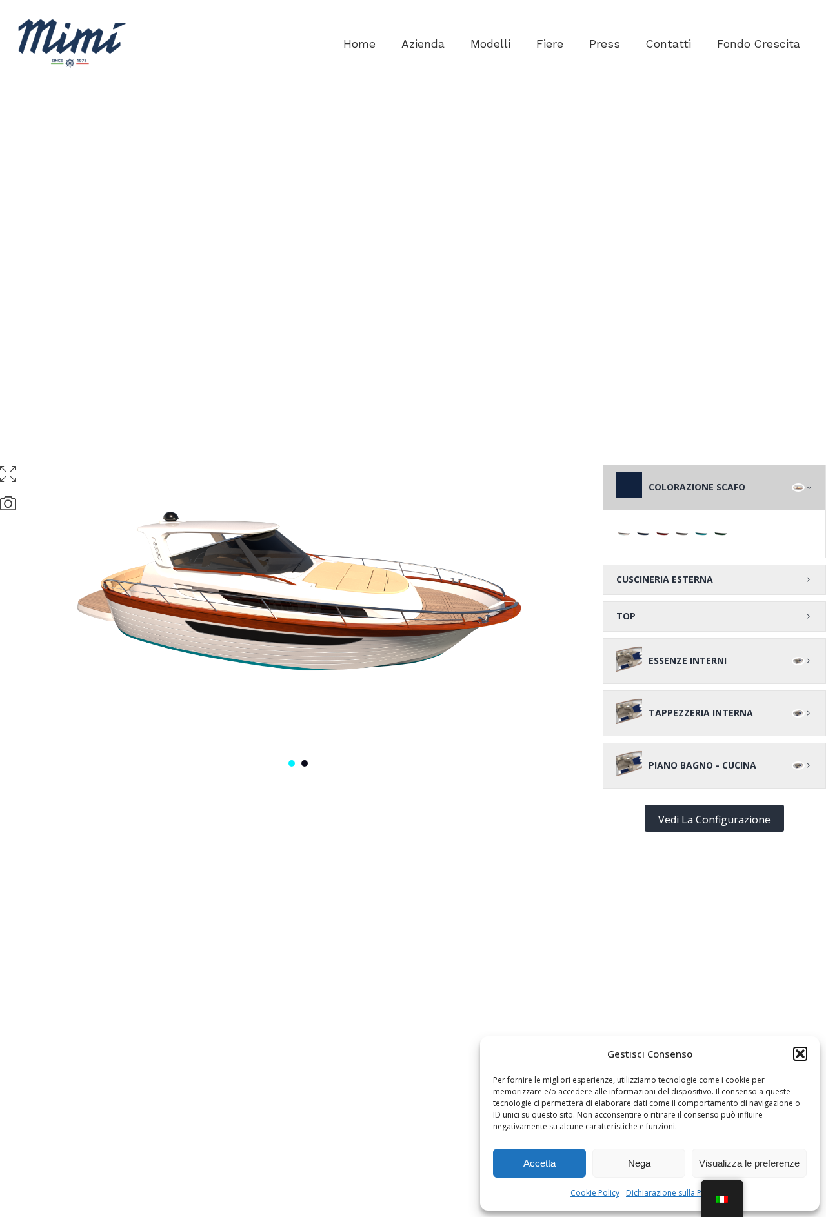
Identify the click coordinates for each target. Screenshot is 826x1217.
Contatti (668, 43)
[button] (800, 1053)
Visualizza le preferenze (749, 1163)
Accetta (539, 1163)
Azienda (423, 43)
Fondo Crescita (758, 43)
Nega (639, 1163)
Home (359, 43)
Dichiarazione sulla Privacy (674, 1192)
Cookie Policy (595, 1192)
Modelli (490, 43)
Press (604, 43)
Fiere (549, 43)
